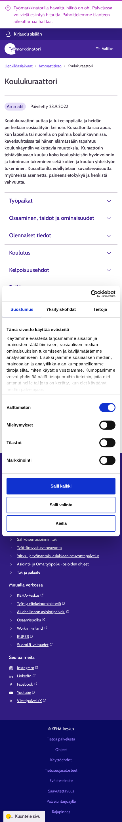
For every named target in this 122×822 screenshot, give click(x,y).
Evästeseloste (61, 780)
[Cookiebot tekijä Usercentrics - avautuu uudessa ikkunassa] (90, 293)
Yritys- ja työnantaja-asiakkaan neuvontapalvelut (58, 555)
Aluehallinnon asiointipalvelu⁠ (41, 611)
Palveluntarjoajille (61, 801)
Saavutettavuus (61, 791)
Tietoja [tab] (100, 309)
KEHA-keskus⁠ (28, 595)
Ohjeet (61, 749)
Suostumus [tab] (21, 309)
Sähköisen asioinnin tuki (37, 539)
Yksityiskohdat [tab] (61, 309)
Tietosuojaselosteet (61, 770)
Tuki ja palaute (28, 572)
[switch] (107, 425)
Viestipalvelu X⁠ (29, 700)
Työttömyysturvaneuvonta (39, 547)
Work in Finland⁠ (30, 628)
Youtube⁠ (24, 692)
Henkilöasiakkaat (19, 65)
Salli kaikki (61, 486)
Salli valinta (61, 504)
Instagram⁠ (25, 667)
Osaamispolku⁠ (29, 620)
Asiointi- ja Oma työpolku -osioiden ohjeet (53, 564)
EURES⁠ (23, 636)
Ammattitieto (50, 65)
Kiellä (61, 523)
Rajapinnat (61, 811)
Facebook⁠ (25, 684)
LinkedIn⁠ (24, 676)
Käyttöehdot (61, 759)
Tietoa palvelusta (61, 739)
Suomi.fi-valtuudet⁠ (33, 644)
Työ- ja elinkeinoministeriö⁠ (39, 603)
